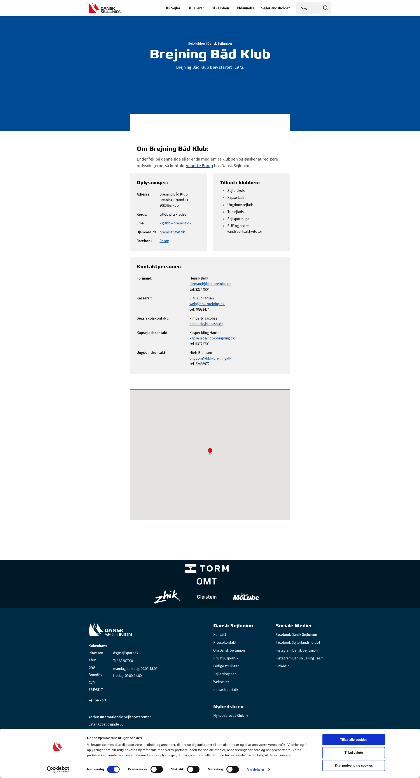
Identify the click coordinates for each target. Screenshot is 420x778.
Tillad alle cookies (353, 739)
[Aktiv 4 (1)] (207, 582)
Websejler (221, 681)
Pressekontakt (224, 642)
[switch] (156, 769)
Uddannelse (245, 8)
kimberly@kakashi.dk (206, 323)
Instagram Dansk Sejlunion (297, 650)
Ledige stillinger (226, 666)
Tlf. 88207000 (123, 660)
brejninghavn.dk (172, 232)
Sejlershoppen (224, 673)
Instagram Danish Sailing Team (300, 658)
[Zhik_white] (167, 597)
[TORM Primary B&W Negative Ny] (206, 569)
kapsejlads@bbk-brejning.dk (212, 338)
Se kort (101, 700)
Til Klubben (220, 8)
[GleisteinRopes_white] (206, 596)
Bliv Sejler (172, 8)
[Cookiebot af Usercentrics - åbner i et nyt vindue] (58, 769)
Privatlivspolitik (225, 658)
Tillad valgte (354, 752)
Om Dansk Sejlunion (229, 650)
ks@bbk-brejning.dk (175, 223)
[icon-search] (325, 8)
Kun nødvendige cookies (354, 765)
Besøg (164, 240)
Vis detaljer (255, 769)
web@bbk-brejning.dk (207, 303)
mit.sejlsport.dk (225, 689)
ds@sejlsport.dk (126, 652)
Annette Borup (199, 165)
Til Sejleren (196, 8)
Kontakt (219, 634)
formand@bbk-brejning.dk (210, 283)
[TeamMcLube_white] (246, 596)
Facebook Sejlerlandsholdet (298, 642)
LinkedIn (282, 666)
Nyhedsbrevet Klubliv (230, 715)
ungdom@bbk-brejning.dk (210, 358)
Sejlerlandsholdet (275, 8)
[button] (210, 451)
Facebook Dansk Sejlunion (296, 634)
